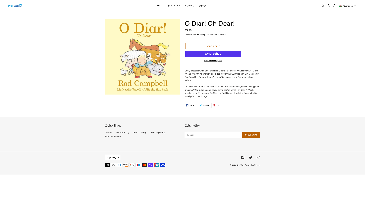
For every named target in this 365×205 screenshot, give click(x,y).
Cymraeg (112, 157)
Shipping (201, 34)
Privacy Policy (122, 132)
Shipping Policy (158, 132)
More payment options (213, 61)
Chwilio (108, 132)
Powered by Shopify (252, 165)
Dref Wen (240, 165)
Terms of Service (113, 136)
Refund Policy (139, 132)
